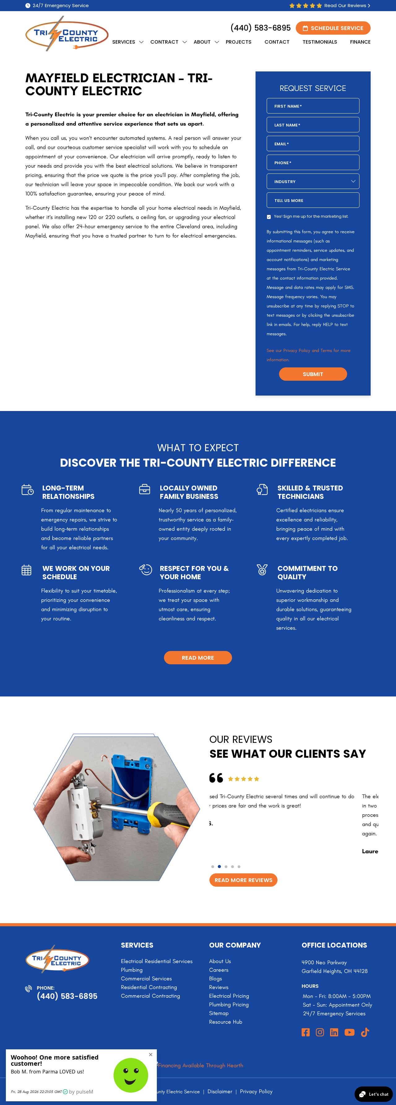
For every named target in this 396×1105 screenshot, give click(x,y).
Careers (218, 969)
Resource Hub (225, 1021)
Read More (198, 658)
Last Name (287, 125)
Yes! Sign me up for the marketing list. (311, 216)
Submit (313, 374)
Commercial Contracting (150, 995)
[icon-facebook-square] (306, 1033)
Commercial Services (146, 978)
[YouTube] (350, 1033)
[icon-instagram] (320, 1033)
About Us (220, 961)
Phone (282, 163)
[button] (212, 866)
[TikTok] (365, 1033)
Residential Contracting (149, 987)
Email (281, 144)
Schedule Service (337, 28)
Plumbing (132, 969)
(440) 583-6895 (260, 28)
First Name (288, 106)
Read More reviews (244, 880)
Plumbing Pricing (229, 1004)
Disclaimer (220, 1091)
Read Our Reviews (345, 5)
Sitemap (219, 1013)
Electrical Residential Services (156, 961)
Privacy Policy (256, 1091)
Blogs (215, 978)
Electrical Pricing (229, 995)
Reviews (218, 987)
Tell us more (288, 200)
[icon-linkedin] (334, 1033)
